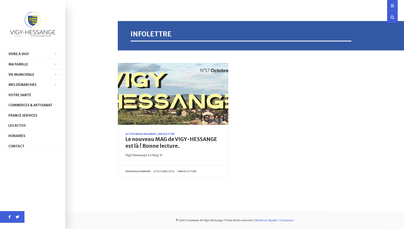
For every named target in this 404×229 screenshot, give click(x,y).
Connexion (287, 220)
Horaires (16, 136)
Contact (16, 146)
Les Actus (17, 126)
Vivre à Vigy (18, 54)
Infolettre (166, 134)
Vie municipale (21, 75)
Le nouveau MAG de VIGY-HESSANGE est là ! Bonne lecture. (171, 142)
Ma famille (18, 64)
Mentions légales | (267, 220)
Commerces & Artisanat (30, 105)
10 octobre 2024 (163, 171)
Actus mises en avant (141, 134)
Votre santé (19, 95)
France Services (22, 115)
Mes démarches (22, 85)
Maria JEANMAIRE (140, 171)
